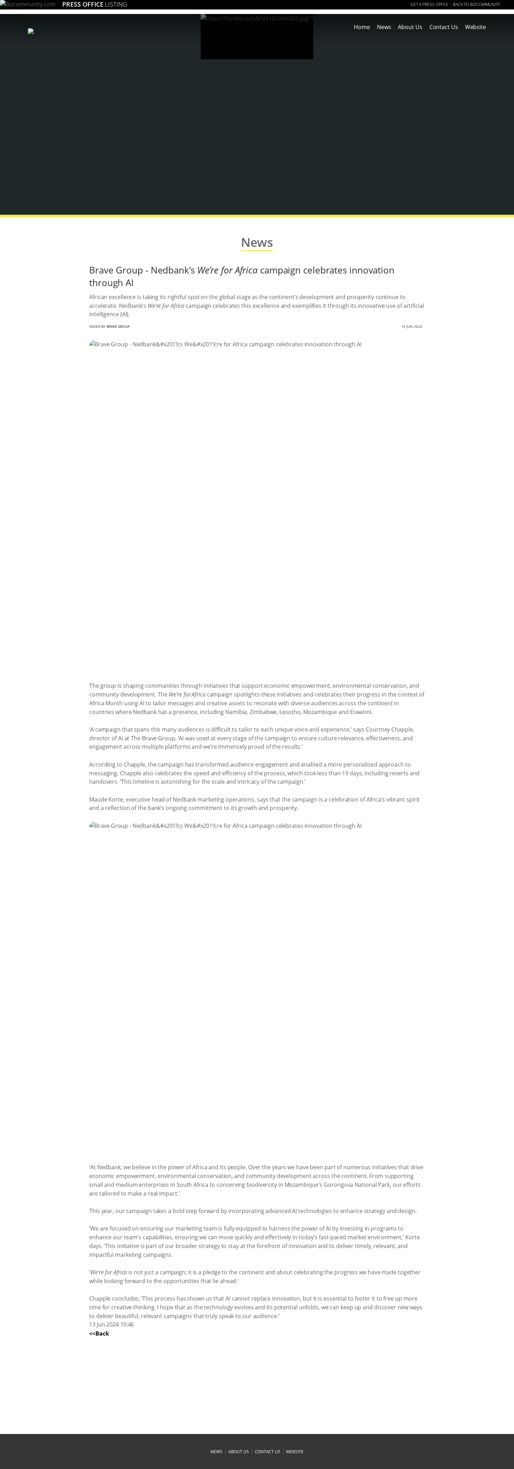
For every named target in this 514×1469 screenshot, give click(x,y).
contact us (267, 1452)
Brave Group (118, 326)
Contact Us (443, 27)
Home (362, 27)
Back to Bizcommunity (476, 4)
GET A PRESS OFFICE (430, 4)
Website (475, 27)
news (216, 1452)
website (294, 1452)
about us (238, 1452)
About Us (410, 27)
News (384, 27)
